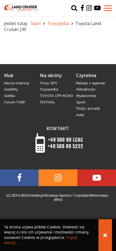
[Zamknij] (105, 235)
